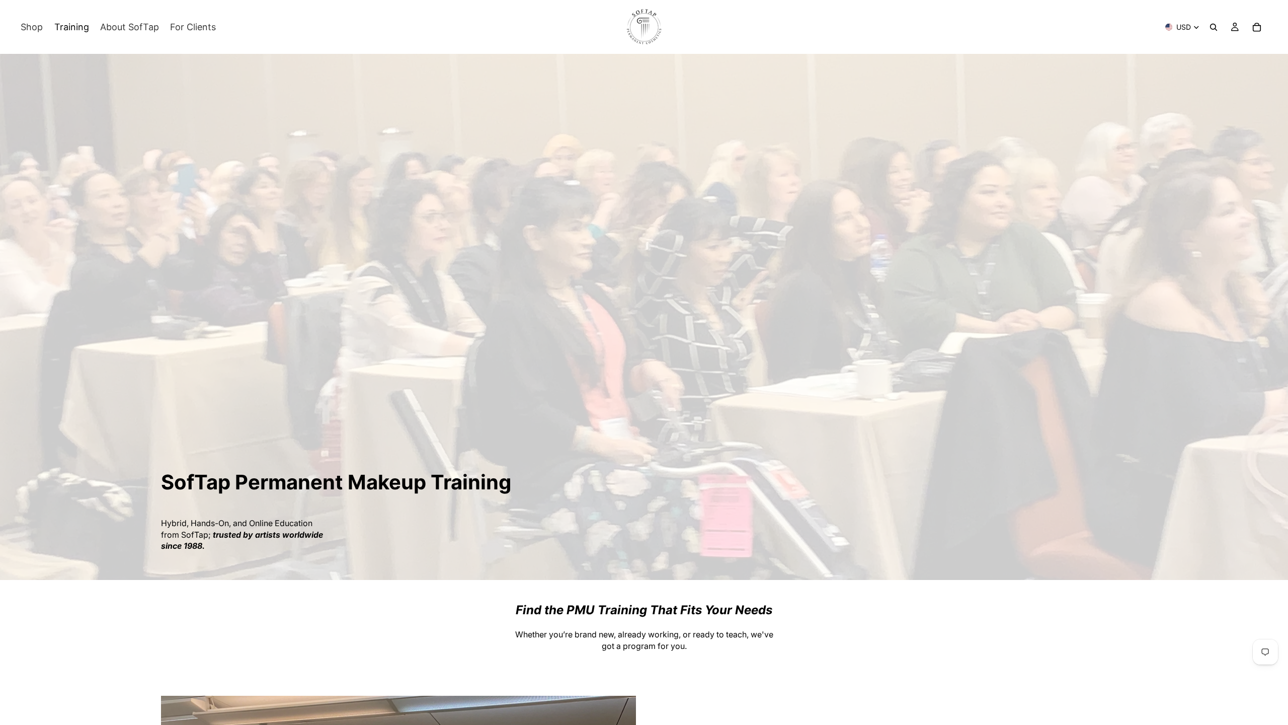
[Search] (1213, 27)
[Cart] (1257, 27)
